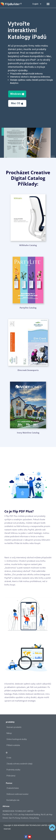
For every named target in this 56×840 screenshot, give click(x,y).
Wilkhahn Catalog (28, 245)
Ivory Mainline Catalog (28, 432)
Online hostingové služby (17, 739)
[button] (48, 4)
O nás (9, 758)
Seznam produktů (14, 727)
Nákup (9, 733)
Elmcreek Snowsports (28, 370)
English (35, 4)
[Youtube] (29, 836)
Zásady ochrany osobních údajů (19, 764)
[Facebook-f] (26, 836)
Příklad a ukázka (13, 745)
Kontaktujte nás (13, 800)
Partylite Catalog (28, 307)
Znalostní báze (13, 788)
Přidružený (11, 776)
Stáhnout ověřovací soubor (18, 794)
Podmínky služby (13, 770)
